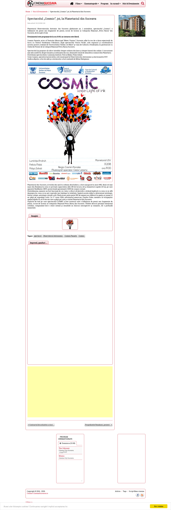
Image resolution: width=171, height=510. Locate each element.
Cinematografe (91, 3)
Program (104, 3)
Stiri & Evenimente (130, 3)
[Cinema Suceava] (42, 3)
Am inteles (158, 506)
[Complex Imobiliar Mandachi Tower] (132, 26)
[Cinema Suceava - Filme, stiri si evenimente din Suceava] (72, 3)
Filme (78, 3)
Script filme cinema (136, 491)
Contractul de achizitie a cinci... (41, 425)
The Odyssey (64, 448)
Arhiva (117, 491)
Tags (124, 491)
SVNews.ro (29, 502)
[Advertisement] (70, 391)
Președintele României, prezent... (98, 425)
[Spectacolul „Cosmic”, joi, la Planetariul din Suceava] (70, 224)
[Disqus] (70, 275)
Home (28, 12)
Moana (61, 456)
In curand (114, 3)
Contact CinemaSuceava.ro (37, 493)
